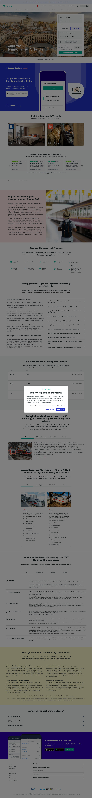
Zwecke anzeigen (49, 409)
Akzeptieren (60, 409)
